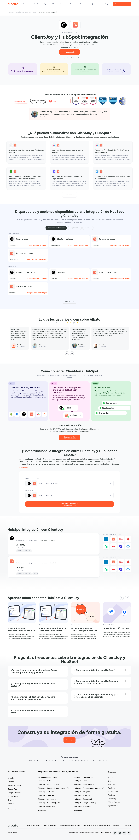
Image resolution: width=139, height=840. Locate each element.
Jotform (11, 804)
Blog (109, 781)
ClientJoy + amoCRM (46, 795)
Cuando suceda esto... (33, 478)
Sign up (108, 4)
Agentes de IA (113, 806)
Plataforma (38, 4)
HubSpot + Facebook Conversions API (89, 788)
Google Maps (13, 796)
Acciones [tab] (88, 228)
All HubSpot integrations (83, 777)
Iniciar (100, 4)
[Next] (72, 353)
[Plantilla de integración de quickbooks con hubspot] (26, 178)
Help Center (112, 785)
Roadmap (111, 795)
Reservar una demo (122, 4)
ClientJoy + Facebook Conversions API (53, 788)
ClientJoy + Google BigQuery (49, 803)
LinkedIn (11, 778)
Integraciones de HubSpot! (120, 245)
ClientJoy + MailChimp (46, 806)
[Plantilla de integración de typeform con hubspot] (26, 152)
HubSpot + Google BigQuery (85, 803)
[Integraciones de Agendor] (121, 546)
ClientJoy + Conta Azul (47, 799)
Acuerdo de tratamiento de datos (70, 825)
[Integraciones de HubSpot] (113, 539)
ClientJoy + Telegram (46, 792)
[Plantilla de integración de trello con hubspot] (112, 178)
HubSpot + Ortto (80, 781)
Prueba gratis (69, 52)
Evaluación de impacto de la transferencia (97, 825)
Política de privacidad (49, 825)
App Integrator (113, 792)
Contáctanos (127, 825)
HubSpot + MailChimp (82, 806)
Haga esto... (29, 490)
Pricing (110, 777)
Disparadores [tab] (74, 228)
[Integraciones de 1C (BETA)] (121, 539)
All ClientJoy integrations (47, 777)
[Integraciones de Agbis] (113, 546)
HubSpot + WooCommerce (84, 784)
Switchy (11, 782)
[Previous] (67, 353)
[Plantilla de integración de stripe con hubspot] (69, 178)
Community (112, 799)
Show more (12, 809)
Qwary (10, 800)
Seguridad (116, 825)
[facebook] (115, 833)
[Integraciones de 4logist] (128, 539)
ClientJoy (34, 12)
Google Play (12, 789)
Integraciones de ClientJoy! (37, 245)
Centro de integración (14, 12)
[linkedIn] (120, 833)
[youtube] (124, 833)
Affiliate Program (114, 802)
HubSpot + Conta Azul (83, 799)
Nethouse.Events (14, 785)
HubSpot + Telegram (82, 792)
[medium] (129, 833)
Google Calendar (14, 793)
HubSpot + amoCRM (82, 795)
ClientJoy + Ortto (44, 781)
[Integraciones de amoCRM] (106, 539)
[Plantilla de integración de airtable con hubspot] (69, 152)
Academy (111, 788)
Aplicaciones (63, 4)
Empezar (69, 740)
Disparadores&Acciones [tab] (56, 228)
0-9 (30, 761)
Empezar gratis (69, 437)
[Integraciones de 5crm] (106, 546)
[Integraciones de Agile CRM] (128, 546)
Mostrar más (69, 195)
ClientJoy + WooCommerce (48, 784)
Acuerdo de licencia (33, 825)
